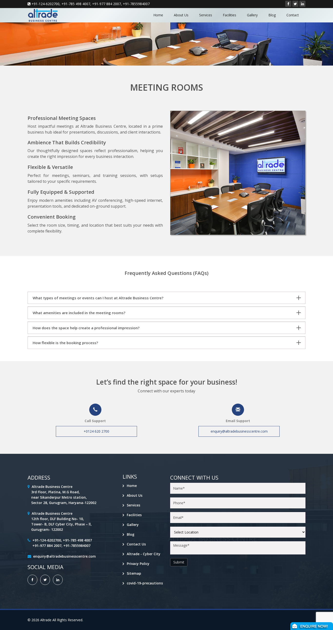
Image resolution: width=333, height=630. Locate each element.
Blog (272, 15)
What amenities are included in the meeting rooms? (79, 312)
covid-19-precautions (145, 583)
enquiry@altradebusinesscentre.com (239, 431)
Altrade (45, 620)
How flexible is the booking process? (65, 342)
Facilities (229, 15)
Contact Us (136, 544)
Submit (178, 562)
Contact (292, 15)
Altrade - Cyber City (143, 554)
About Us (181, 15)
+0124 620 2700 (96, 431)
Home (158, 15)
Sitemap (134, 573)
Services (205, 15)
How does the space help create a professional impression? (86, 327)
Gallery (252, 15)
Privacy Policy (138, 563)
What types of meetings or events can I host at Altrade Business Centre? (98, 297)
